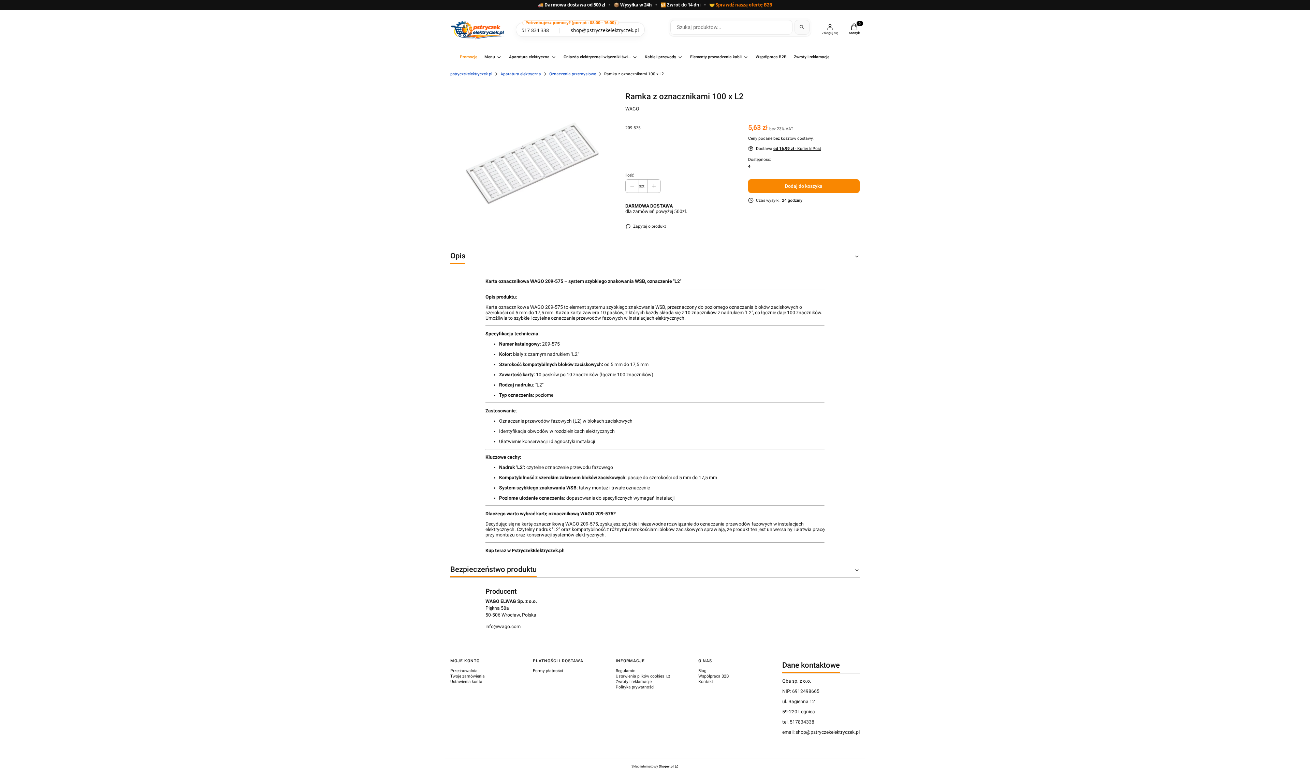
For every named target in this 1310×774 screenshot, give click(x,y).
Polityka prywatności (635, 687)
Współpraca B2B (713, 676)
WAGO (632, 108)
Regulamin (626, 670)
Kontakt (705, 681)
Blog (702, 670)
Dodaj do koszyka (804, 186)
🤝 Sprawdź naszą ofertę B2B (740, 5)
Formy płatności (548, 670)
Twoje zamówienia (467, 676)
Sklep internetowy (652, 766)
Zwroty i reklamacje (634, 681)
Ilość (629, 175)
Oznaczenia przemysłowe (572, 74)
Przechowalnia (464, 670)
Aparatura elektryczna (520, 74)
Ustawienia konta (466, 681)
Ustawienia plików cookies (640, 676)
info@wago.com (503, 626)
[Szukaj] (802, 27)
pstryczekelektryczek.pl (471, 74)
